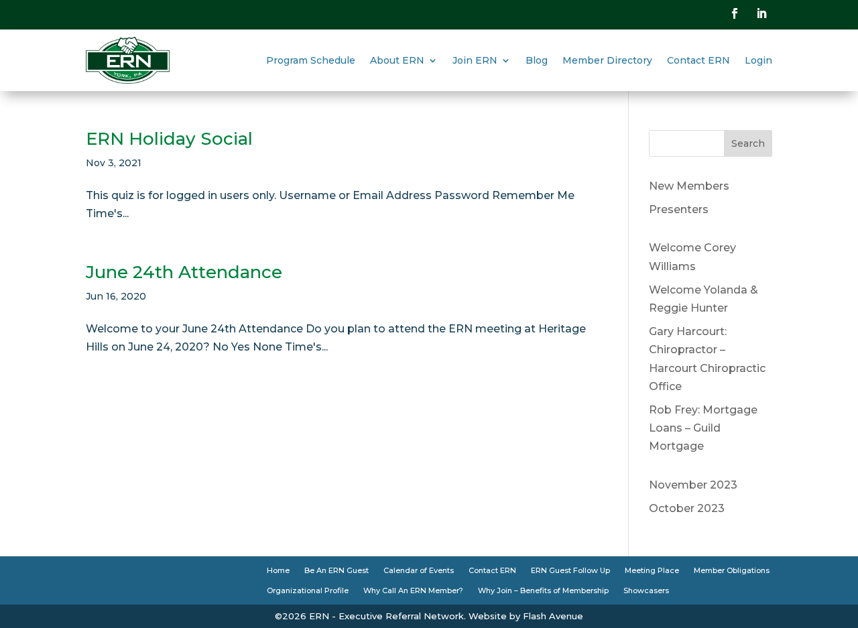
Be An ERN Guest (336, 570)
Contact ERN (698, 60)
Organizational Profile (308, 590)
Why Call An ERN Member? (413, 590)
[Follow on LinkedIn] (761, 13)
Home (278, 570)
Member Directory (607, 60)
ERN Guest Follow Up (570, 570)
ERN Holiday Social (169, 138)
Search (748, 143)
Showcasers (646, 590)
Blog (537, 60)
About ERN (397, 60)
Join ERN (474, 60)
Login (758, 60)
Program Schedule (310, 60)
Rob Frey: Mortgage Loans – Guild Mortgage (703, 427)
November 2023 (693, 485)
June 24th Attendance (184, 272)
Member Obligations (732, 570)
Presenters (679, 209)
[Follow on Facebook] (734, 13)
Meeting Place (652, 570)
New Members (689, 186)
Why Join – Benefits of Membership (543, 590)
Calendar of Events (418, 570)
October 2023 (687, 508)
